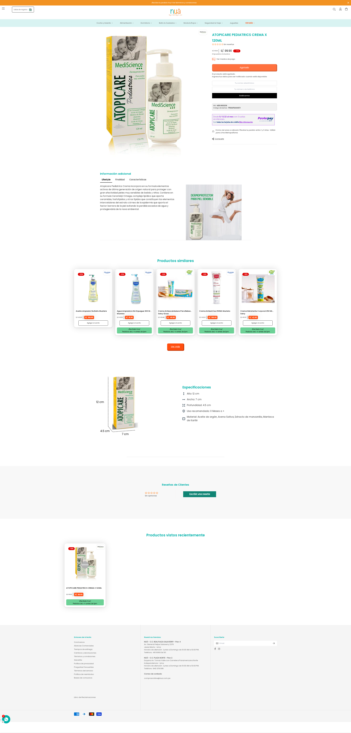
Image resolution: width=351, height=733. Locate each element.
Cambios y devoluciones (85, 653)
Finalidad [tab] (120, 179)
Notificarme (244, 95)
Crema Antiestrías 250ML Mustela (214, 311)
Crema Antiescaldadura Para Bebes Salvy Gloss (174, 312)
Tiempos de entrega (83, 649)
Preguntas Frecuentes (84, 667)
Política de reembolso (84, 674)
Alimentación (126, 23)
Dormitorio (145, 23)
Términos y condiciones (84, 656)
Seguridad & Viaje (213, 23)
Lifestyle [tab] (106, 179)
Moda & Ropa (190, 23)
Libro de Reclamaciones (85, 697)
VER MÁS (249, 23)
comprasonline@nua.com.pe (157, 678)
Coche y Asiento (104, 23)
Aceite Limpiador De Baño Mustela (91, 311)
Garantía (78, 660)
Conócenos (79, 642)
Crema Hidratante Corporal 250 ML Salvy (256, 312)
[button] (217, 44)
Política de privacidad (84, 663)
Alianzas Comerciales (84, 645)
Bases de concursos (83, 678)
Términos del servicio (83, 670)
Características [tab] (137, 179)
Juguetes (234, 23)
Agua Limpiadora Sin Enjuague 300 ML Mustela (134, 312)
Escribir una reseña (199, 494)
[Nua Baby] (175, 12)
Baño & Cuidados (167, 23)
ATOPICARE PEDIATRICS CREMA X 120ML (84, 588)
